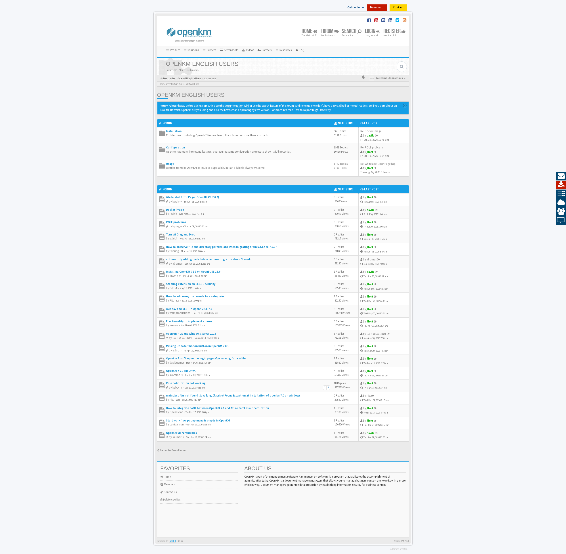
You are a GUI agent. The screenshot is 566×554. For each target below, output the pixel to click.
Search (349, 31)
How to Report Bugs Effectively (312, 110)
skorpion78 (176, 375)
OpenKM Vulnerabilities (181, 433)
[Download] (561, 185)
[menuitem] (229, 50)
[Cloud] (561, 202)
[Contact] (561, 176)
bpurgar (177, 226)
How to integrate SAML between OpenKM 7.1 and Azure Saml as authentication (217, 408)
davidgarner (177, 362)
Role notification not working (186, 383)
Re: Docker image (370, 131)
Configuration (175, 147)
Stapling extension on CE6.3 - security (190, 284)
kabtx (175, 387)
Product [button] (174, 50)
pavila (371, 135)
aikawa (174, 325)
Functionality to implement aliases (189, 321)
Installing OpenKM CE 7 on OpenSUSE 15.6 (193, 271)
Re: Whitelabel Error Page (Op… (379, 164)
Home (307, 31)
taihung (174, 251)
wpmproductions (180, 313)
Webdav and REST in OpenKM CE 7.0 (189, 309)
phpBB (173, 541)
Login (370, 31)
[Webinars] (561, 220)
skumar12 (178, 437)
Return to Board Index (172, 450)
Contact (398, 7)
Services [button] (211, 50)
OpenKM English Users (190, 95)
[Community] (561, 211)
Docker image (175, 210)
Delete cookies (171, 499)
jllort (370, 152)
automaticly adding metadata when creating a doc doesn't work (208, 259)
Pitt (172, 288)
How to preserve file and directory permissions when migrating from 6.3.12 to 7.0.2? (221, 247)
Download (376, 7)
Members (169, 484)
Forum (327, 31)
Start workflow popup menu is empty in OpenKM (198, 420)
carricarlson (177, 424)
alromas (177, 264)
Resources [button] (285, 50)
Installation (174, 131)
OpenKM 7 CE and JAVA (180, 371)
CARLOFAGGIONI (182, 338)
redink (173, 214)
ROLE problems (176, 222)
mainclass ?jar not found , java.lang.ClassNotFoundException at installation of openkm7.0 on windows (233, 395)
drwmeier (175, 276)
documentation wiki (237, 106)
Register (392, 31)
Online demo (355, 7)
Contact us (170, 492)
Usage (170, 164)
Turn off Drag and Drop (180, 234)
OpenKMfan (176, 412)
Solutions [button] (193, 50)
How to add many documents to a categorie (195, 296)
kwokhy (177, 201)
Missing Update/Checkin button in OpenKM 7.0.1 (197, 346)
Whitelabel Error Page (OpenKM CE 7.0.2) (192, 197)
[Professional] (561, 194)
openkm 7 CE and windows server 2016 (191, 334)
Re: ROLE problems (371, 147)
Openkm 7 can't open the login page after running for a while (206, 358)
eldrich (174, 238)
